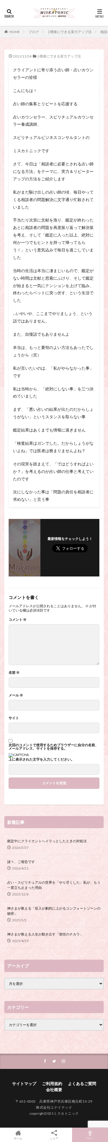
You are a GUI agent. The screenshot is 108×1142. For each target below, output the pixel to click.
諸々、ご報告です (21, 862)
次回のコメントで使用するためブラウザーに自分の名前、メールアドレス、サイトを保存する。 (53, 746)
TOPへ (90, 1138)
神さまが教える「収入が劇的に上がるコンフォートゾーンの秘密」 (54, 911)
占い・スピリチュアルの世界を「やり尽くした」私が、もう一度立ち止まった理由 (54, 885)
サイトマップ (24, 1083)
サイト (14, 718)
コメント (17, 619)
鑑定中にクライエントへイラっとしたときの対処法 (47, 841)
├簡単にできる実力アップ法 (70, 32)
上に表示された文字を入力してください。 (41, 759)
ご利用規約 (52, 1083)
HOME (14, 32)
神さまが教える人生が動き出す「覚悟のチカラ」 (45, 934)
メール (16, 695)
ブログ (34, 32)
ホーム (18, 1138)
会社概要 (54, 1089)
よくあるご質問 (82, 1083)
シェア (54, 1138)
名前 (14, 672)
